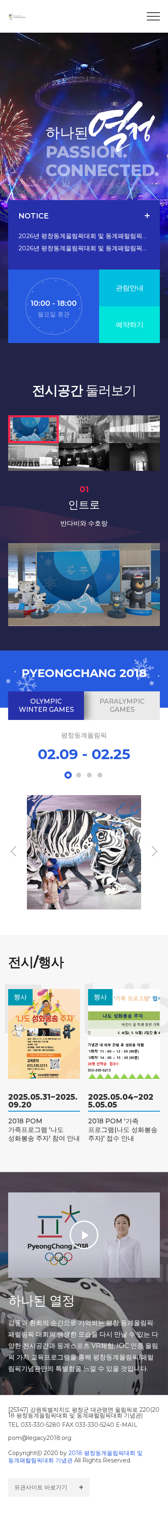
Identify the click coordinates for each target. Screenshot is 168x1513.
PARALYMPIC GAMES (122, 705)
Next (154, 851)
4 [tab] (100, 775)
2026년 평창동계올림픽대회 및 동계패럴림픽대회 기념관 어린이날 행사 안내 (84, 236)
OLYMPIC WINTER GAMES (46, 705)
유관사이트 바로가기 (40, 1487)
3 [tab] (89, 775)
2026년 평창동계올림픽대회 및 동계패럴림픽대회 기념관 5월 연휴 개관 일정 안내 (84, 248)
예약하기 (130, 325)
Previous (13, 851)
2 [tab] (78, 775)
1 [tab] (68, 775)
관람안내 (130, 288)
